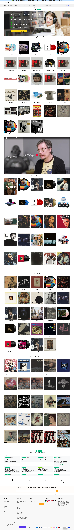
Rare (20, 5)
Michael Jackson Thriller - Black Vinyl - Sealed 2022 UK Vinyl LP (63, 192)
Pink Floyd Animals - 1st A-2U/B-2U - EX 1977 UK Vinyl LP (24, 444)
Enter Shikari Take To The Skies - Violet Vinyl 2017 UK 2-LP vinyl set (63, 427)
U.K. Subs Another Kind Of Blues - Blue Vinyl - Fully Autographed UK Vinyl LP (62, 373)
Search (5, 522)
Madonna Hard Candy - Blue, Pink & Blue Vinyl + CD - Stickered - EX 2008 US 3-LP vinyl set (10, 373)
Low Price (33, 5)
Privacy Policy (19, 514)
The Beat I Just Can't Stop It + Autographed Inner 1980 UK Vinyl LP (50, 444)
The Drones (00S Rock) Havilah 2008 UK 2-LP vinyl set (36, 373)
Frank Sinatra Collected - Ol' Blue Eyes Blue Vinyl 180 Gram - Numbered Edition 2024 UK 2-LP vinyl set (23, 211)
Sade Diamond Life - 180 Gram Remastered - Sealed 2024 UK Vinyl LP (50, 247)
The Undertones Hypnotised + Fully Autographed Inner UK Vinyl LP (36, 391)
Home (5, 5)
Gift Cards (18, 508)
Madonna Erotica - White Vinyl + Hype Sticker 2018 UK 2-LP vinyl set (23, 427)
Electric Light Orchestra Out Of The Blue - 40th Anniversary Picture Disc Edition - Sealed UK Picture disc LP (24, 192)
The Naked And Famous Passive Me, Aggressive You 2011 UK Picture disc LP (10, 391)
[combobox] (36, 3)
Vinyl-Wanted (16, 483)
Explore (28, 5)
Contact (50, 5)
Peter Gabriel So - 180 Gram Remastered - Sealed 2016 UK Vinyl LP (10, 247)
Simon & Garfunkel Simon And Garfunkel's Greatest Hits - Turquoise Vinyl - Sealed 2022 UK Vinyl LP (37, 247)
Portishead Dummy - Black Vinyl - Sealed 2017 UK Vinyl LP (23, 247)
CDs (37, 5)
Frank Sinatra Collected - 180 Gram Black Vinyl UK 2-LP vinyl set (50, 192)
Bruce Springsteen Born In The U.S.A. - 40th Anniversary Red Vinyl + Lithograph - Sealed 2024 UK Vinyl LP (63, 248)
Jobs (17, 503)
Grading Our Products (20, 512)
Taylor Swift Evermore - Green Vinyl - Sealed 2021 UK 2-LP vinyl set (10, 229)
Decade (23, 5)
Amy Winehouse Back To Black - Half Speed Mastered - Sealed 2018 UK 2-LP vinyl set (37, 192)
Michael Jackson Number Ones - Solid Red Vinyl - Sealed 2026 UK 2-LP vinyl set (37, 210)
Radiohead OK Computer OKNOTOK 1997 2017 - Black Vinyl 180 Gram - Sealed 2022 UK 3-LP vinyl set (63, 210)
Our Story (46, 5)
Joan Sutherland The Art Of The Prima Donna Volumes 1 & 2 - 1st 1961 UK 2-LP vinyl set (10, 445)
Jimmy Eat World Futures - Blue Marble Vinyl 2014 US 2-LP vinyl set (50, 391)
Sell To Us (41, 5)
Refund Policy (19, 509)
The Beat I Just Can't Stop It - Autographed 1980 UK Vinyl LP (36, 444)
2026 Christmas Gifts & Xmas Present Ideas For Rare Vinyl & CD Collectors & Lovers (15, 523)
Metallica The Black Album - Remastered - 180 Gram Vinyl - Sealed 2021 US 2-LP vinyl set (36, 266)
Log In (68, 5)
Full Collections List (19, 522)
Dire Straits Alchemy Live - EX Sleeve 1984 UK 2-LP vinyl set (9, 427)
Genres (16, 5)
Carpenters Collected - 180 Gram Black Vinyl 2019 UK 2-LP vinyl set (49, 266)
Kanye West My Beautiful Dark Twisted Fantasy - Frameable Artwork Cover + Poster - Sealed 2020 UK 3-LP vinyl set (23, 267)
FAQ (27, 523)
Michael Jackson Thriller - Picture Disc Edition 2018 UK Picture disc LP (63, 266)
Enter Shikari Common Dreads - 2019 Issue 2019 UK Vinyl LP (36, 427)
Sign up (41, 503)
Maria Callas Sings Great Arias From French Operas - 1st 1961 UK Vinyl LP (50, 427)
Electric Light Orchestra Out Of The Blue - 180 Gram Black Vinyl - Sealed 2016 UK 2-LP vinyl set (37, 229)
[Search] (63, 3)
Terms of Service (19, 513)
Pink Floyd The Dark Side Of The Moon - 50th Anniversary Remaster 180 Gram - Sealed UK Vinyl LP (10, 210)
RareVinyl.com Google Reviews (21, 518)
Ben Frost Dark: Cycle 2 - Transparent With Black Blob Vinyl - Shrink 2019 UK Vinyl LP (10, 409)
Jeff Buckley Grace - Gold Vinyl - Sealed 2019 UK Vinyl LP (49, 210)
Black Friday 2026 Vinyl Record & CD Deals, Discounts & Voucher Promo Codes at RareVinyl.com (35, 522)
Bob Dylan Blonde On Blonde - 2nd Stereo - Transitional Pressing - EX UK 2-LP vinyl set (49, 373)
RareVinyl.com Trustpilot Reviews (22, 517)
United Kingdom (30, 527)
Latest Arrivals (10, 5)
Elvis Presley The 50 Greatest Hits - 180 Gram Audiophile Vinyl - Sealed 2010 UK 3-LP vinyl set (63, 229)
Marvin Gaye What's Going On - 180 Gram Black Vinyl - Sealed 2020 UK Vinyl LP (10, 266)
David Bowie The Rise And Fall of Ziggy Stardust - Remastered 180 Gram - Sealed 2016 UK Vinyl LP (23, 229)
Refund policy (14, 522)
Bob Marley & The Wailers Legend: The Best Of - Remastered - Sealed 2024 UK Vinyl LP (50, 229)
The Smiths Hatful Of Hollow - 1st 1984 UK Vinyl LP (23, 373)
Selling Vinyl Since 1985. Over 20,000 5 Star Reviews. (37, 7)
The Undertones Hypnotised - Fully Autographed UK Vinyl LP (23, 391)
